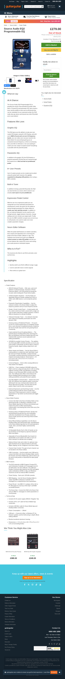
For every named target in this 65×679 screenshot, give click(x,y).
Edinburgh (57, 605)
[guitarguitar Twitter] (28, 584)
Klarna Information (9, 621)
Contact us (7, 600)
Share (7, 85)
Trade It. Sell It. (24, 1)
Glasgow (58, 611)
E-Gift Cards (8, 634)
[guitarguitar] (13, 6)
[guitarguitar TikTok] (36, 584)
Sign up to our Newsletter (32, 577)
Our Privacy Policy (10, 647)
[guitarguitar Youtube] (40, 584)
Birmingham (57, 600)
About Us (40, 1)
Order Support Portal (10, 605)
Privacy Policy (27, 581)
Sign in (49, 7)
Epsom (58, 608)
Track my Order (9, 608)
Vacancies (7, 650)
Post (14, 85)
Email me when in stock (51, 75)
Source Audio (13, 25)
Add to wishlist (51, 54)
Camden (58, 603)
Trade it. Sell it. (8, 636)
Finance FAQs (8, 613)
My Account (52, 5)
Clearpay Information (10, 624)
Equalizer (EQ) (48, 105)
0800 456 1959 (56, 1)
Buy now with (51, 50)
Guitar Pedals (22, 25)
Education (7, 642)
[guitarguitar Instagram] (32, 584)
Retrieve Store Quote (10, 611)
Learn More (47, 672)
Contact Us (47, 1)
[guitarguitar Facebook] (24, 584)
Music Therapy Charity (11, 644)
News (6, 639)
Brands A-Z (33, 1)
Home (5, 25)
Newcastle (57, 613)
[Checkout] (59, 6)
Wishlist (53, 7)
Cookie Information (10, 616)
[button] (59, 6)
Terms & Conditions (10, 619)
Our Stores (11, 1)
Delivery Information (10, 603)
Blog (18, 1)
